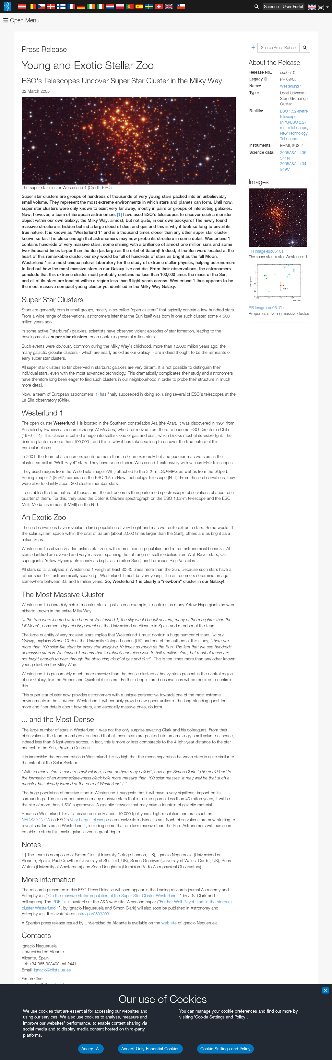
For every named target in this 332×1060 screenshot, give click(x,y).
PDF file (59, 901)
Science (271, 6)
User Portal (293, 6)
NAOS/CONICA (36, 819)
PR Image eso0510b (266, 307)
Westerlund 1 (291, 86)
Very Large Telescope (89, 819)
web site (169, 922)
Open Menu (24, 20)
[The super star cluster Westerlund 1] (129, 141)
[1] (119, 214)
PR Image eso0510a (266, 251)
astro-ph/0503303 (93, 913)
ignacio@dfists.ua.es (52, 969)
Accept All (91, 1048)
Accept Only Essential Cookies (150, 1048)
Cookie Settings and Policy (225, 1048)
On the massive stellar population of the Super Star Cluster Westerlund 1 (114, 895)
